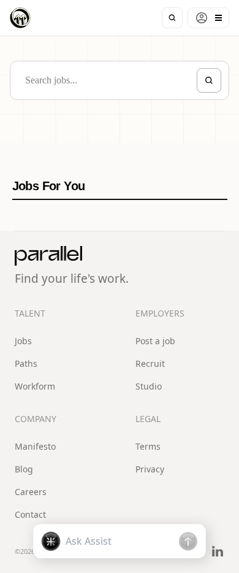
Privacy (149, 469)
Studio (148, 386)
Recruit (150, 363)
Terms (148, 446)
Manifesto (35, 446)
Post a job (155, 341)
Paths (26, 363)
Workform (35, 386)
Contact (30, 514)
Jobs (23, 341)
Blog (24, 469)
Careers (31, 492)
